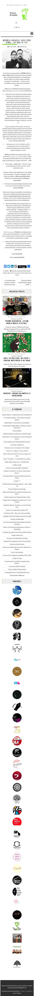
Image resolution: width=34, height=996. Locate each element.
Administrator (22, 46)
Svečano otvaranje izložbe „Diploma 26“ (17, 510)
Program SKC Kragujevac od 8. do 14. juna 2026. (17, 541)
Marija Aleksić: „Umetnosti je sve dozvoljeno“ (17, 422)
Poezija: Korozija (17, 558)
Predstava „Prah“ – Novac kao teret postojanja (17, 513)
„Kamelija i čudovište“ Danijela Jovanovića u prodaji (17, 516)
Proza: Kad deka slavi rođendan (17, 489)
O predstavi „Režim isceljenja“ (17, 566)
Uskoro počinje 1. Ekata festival (17, 569)
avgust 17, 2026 (13, 354)
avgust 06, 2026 (13, 389)
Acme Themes (17, 993)
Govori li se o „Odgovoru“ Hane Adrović (17, 451)
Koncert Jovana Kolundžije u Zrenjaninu (17, 468)
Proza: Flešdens (17, 431)
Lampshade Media (21, 271)
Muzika (7, 271)
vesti (18, 273)
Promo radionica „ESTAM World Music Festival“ (17, 442)
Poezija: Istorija (17, 465)
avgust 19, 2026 (13, 316)
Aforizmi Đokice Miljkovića (17, 575)
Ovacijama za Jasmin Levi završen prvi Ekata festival (17, 532)
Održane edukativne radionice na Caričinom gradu (17, 434)
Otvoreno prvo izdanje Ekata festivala (17, 538)
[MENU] (31, 33)
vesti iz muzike (24, 273)
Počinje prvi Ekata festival (17, 544)
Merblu (28, 271)
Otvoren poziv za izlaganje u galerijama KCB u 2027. (17, 555)
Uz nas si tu (14, 273)
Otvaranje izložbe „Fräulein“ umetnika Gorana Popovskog (9, 282)
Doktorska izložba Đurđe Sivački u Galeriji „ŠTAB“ (24, 282)
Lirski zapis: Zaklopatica (17, 445)
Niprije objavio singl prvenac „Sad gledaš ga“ (17, 462)
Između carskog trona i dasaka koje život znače (17, 497)
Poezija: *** (17, 481)
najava (9, 273)
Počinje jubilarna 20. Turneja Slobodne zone (17, 572)
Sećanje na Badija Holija (17, 519)
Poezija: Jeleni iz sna (17, 535)
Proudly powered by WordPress (10, 991)
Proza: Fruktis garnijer (17, 552)
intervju (14, 271)
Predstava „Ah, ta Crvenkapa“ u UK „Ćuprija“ (17, 448)
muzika (5, 273)
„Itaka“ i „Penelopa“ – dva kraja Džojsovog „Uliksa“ (17, 459)
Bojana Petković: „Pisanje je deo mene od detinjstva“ (17, 414)
